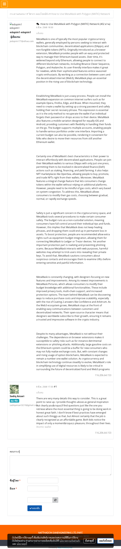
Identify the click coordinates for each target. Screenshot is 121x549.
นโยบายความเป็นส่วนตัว (70, 540)
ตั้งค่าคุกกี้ (89, 540)
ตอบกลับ (36, 508)
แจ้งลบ (39, 33)
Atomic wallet (43, 426)
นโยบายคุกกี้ (22, 543)
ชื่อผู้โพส (15, 480)
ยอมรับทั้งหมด (105, 540)
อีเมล (13, 488)
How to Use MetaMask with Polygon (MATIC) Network (80, 14)
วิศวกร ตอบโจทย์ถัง (38, 14)
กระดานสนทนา (18, 14)
